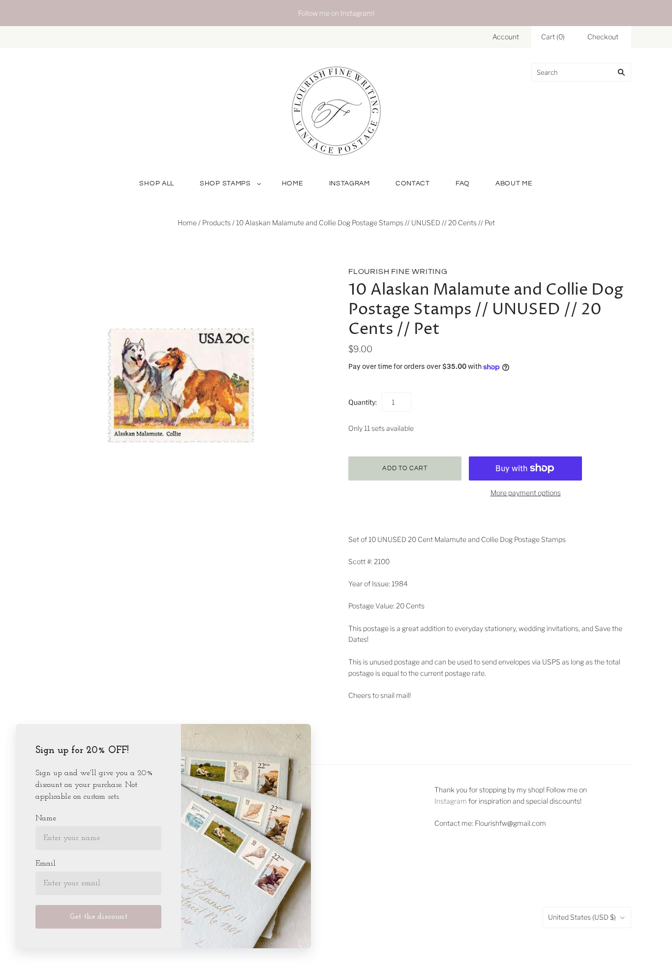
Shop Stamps (225, 183)
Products (216, 222)
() (553, 36)
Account (505, 36)
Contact (413, 183)
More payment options (525, 492)
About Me (514, 183)
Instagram (349, 183)
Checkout (602, 36)
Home (293, 183)
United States (582, 917)
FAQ (463, 183)
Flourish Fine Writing (398, 271)
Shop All (156, 183)
